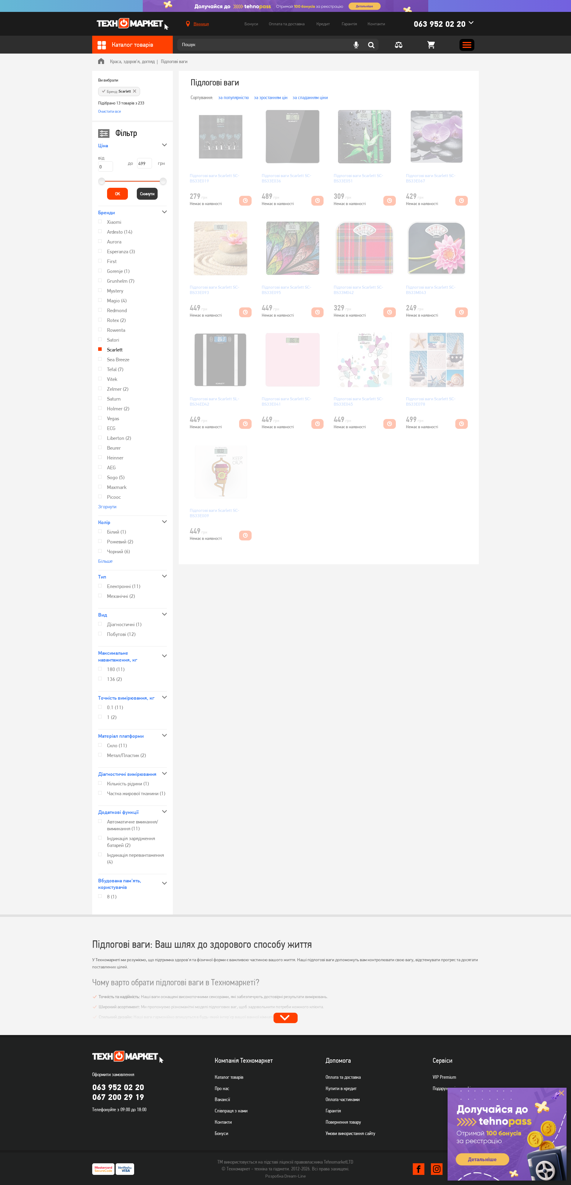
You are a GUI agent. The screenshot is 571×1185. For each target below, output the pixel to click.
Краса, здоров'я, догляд (132, 61)
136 (114, 679)
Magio (117, 301)
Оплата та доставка (287, 23)
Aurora (114, 242)
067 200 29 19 (118, 1097)
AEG (111, 467)
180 (116, 669)
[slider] (101, 181)
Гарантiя (333, 1111)
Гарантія (349, 23)
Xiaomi (114, 222)
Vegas (113, 418)
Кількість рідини (128, 784)
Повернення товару (343, 1122)
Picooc (114, 497)
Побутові (121, 634)
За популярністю (233, 97)
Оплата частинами (343, 1099)
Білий (116, 532)
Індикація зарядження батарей (131, 841)
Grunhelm (120, 281)
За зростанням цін (271, 97)
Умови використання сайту (350, 1133)
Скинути (147, 193)
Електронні (123, 586)
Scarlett (115, 350)
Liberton (119, 438)
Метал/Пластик (126, 755)
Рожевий (120, 542)
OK (117, 193)
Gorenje (118, 271)
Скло (117, 745)
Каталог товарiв (229, 1077)
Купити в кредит (341, 1088)
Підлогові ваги (174, 61)
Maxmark (117, 487)
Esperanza (121, 251)
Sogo (116, 477)
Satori (113, 340)
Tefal (115, 369)
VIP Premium (444, 1077)
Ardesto (119, 232)
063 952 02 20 (439, 24)
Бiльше (105, 561)
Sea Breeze (118, 359)
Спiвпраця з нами (231, 1111)
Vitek (112, 379)
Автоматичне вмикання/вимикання (132, 825)
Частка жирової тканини (136, 793)
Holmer (118, 409)
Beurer (114, 448)
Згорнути (107, 506)
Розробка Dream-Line (285, 1176)
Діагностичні (124, 624)
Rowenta (116, 330)
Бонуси (251, 23)
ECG (111, 428)
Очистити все (109, 111)
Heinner (115, 458)
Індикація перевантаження (135, 858)
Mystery (115, 291)
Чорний (118, 551)
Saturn (114, 399)
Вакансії (222, 1099)
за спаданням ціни (310, 97)
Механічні (121, 596)
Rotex (116, 320)
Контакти (376, 23)
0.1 (115, 707)
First (112, 261)
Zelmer (117, 389)
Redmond (117, 310)
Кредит (323, 23)
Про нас (222, 1088)
